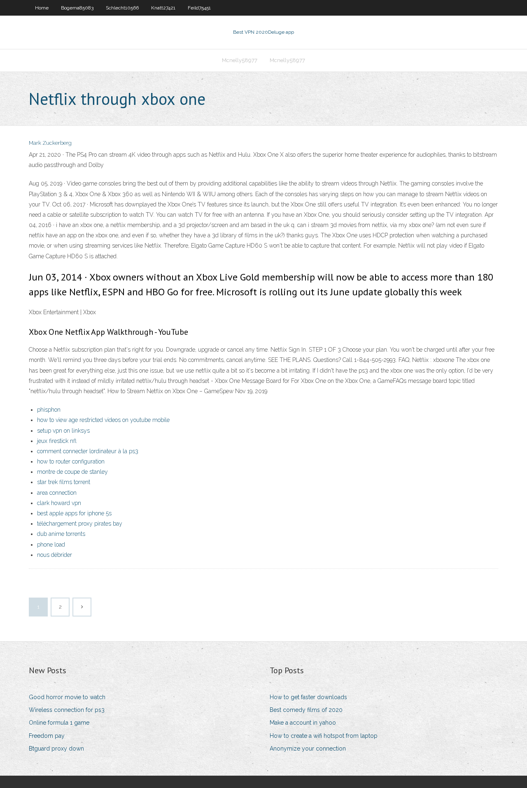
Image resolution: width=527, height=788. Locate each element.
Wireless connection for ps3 (67, 710)
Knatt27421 (163, 8)
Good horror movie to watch (67, 697)
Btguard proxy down (56, 748)
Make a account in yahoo (303, 722)
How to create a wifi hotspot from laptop (324, 735)
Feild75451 (199, 8)
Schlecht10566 (122, 8)
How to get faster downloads (308, 697)
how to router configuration (71, 461)
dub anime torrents (61, 534)
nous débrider (54, 555)
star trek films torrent (63, 482)
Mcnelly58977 (239, 60)
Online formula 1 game (59, 722)
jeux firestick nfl (57, 441)
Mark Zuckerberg (50, 143)
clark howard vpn (59, 503)
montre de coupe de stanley (72, 471)
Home (42, 8)
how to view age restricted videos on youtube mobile (103, 420)
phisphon (49, 409)
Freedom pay (47, 735)
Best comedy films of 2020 (306, 710)
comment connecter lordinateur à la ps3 (87, 451)
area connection (57, 492)
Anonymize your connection (308, 748)
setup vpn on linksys (63, 430)
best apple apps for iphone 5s (74, 513)
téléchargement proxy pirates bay (79, 523)
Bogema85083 (77, 8)
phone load (51, 544)
